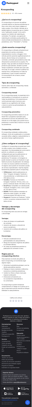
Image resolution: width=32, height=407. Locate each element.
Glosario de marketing (23, 328)
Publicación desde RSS (8, 334)
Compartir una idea (7, 345)
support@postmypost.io (19, 382)
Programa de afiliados (23, 352)
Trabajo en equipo (22, 348)
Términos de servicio (7, 358)
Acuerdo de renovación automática (11, 361)
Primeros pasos (21, 335)
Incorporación (20, 330)
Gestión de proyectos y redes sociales (23, 338)
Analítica (4, 332)
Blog (18, 326)
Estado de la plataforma (8, 347)
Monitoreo (19, 343)
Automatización (6, 328)
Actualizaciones (6, 341)
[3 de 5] (16, 300)
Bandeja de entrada (7, 330)
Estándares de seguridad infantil (10, 367)
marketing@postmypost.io (9, 400)
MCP (3, 351)
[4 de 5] (18, 300)
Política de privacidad (7, 359)
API (2, 349)
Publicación (5, 326)
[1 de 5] (10, 300)
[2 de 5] (13, 300)
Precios (19, 350)
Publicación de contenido (23, 341)
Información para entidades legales (11, 363)
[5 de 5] (21, 300)
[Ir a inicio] (16, 311)
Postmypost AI (5, 336)
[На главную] (10, 3)
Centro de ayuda (6, 343)
